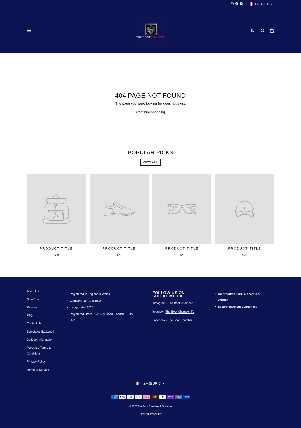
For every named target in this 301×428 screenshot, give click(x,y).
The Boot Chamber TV (179, 311)
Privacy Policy (36, 361)
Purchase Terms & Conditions (39, 350)
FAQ (30, 315)
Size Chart (34, 299)
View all (150, 162)
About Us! (33, 291)
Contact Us (34, 323)
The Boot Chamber (180, 303)
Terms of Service (38, 369)
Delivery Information (40, 339)
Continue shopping (150, 112)
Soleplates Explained (40, 331)
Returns (32, 307)
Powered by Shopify (150, 413)
